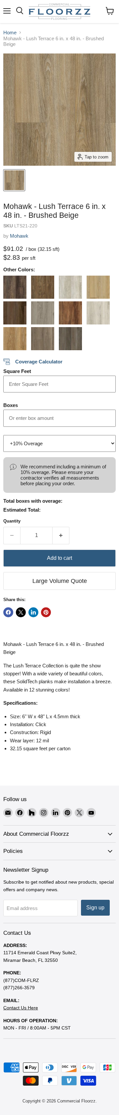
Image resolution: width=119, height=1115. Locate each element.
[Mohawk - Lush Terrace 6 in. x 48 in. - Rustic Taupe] (42, 338)
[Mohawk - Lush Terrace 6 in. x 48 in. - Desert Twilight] (42, 312)
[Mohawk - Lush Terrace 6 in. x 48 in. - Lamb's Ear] (98, 312)
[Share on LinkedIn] (33, 612)
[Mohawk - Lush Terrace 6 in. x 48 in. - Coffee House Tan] (98, 287)
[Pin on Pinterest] (46, 612)
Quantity (11, 521)
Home (10, 32)
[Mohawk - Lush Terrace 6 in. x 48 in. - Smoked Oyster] (70, 338)
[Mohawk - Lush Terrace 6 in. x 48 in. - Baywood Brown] (14, 287)
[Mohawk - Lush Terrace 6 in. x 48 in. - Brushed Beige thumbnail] (14, 180)
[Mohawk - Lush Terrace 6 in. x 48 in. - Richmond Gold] (14, 338)
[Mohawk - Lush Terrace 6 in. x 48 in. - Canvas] (70, 287)
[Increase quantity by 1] (61, 535)
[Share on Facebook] (8, 612)
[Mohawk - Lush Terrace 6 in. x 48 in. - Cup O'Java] (14, 312)
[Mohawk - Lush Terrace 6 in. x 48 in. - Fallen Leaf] (70, 312)
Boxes (10, 405)
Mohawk (19, 236)
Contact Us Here (20, 1007)
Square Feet (17, 371)
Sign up (95, 907)
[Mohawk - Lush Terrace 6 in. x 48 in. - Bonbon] (42, 287)
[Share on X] (21, 612)
